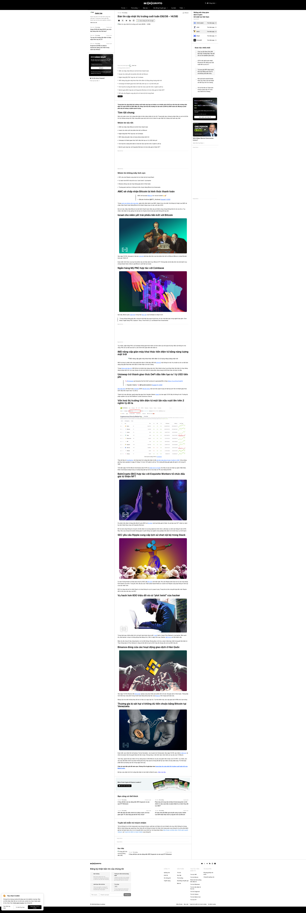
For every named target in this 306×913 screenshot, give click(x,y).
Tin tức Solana (194, 894)
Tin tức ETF (193, 899)
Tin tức (179, 872)
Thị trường (124, 12)
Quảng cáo (167, 872)
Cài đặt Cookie (212, 904)
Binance (157, 696)
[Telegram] (126, 20)
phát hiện (132, 315)
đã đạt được (146, 389)
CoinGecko (130, 460)
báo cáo (144, 315)
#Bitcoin (150, 195)
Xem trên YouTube (198, 143)
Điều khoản (179, 904)
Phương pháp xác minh (208, 873)
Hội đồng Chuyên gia (183, 880)
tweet (157, 394)
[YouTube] (119, 20)
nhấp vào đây (162, 772)
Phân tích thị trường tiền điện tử (195, 880)
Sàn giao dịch (121, 389)
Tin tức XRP (193, 874)
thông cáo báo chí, (126, 368)
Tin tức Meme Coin (195, 897)
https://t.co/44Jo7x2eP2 (175, 381)
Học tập (179, 875)
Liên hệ (166, 875)
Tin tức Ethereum (195, 884)
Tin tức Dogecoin (195, 891)
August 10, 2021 (157, 385)
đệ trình (150, 582)
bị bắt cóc (183, 753)
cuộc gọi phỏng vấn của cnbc (129, 203)
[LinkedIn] (130, 20)
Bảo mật (186, 904)
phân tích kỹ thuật (155, 468)
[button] (100, 877)
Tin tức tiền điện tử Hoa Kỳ (195, 888)
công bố (141, 256)
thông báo (137, 694)
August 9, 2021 (165, 199)
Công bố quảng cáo (209, 877)
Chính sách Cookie (18, 903)
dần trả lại (169, 637)
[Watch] (205, 129)
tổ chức (150, 523)
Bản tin (179, 883)
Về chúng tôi (167, 878)
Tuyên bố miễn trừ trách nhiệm (133, 832)
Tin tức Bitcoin (194, 877)
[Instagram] (133, 20)
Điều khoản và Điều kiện (170, 830)
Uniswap (136, 389)
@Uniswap (130, 381)
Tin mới (119, 12)
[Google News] (215, 863)
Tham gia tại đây (94, 80)
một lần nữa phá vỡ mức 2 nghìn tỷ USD (167, 460)
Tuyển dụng (167, 880)
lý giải (155, 635)
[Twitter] (122, 20)
